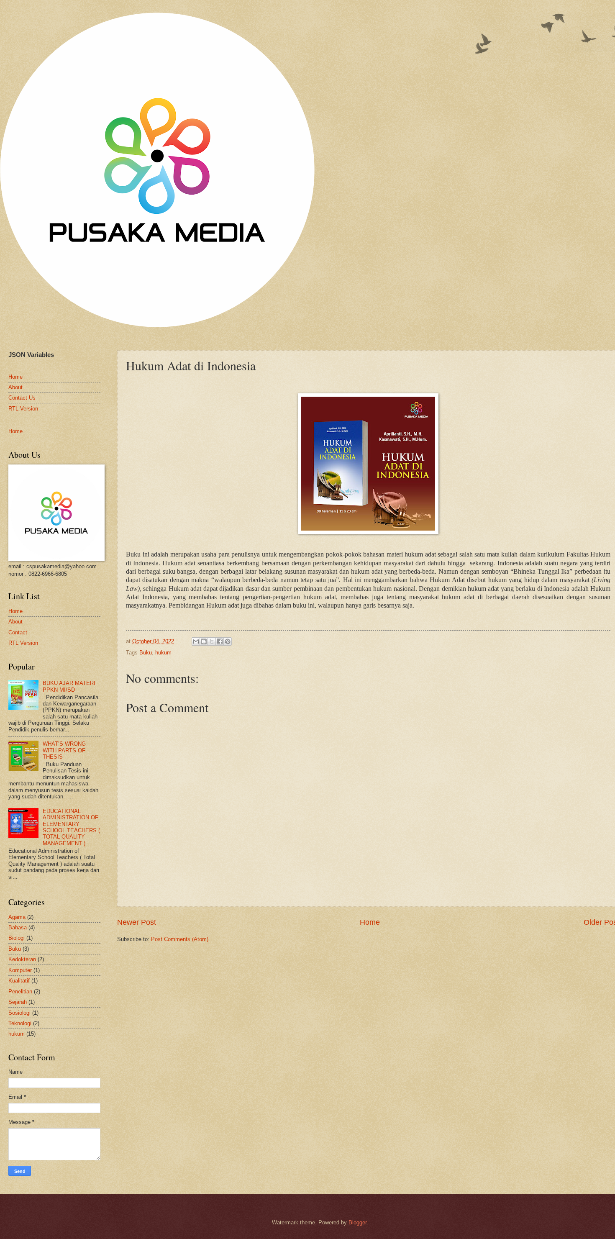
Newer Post (136, 922)
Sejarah (17, 1002)
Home (370, 922)
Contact (17, 632)
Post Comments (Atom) (179, 939)
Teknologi (19, 1023)
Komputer (20, 970)
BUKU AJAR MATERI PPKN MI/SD (69, 686)
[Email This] (196, 641)
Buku (145, 652)
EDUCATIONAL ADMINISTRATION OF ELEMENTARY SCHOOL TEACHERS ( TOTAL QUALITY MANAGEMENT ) (71, 827)
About (15, 387)
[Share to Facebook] (219, 641)
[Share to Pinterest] (227, 641)
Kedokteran (22, 959)
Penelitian (20, 991)
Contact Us (22, 398)
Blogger (357, 1222)
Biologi (16, 938)
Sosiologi (19, 1013)
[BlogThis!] (204, 641)
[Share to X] (212, 641)
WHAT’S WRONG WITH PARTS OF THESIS (64, 750)
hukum (163, 652)
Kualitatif (19, 980)
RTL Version (23, 408)
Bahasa (17, 927)
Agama (17, 917)
